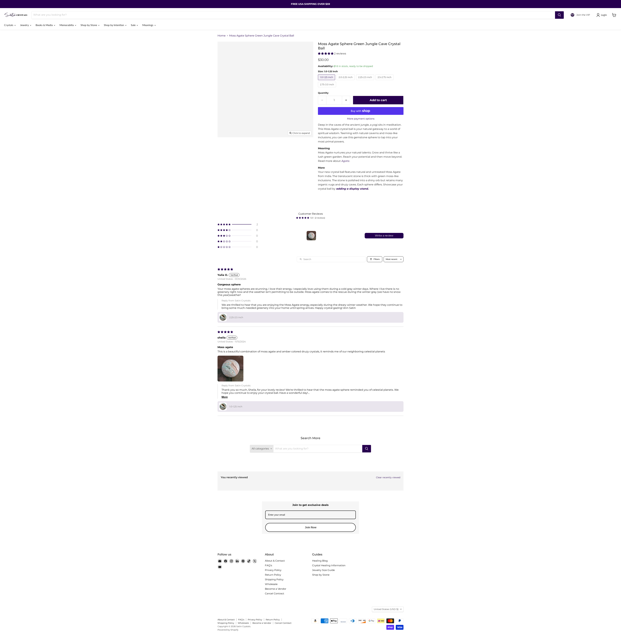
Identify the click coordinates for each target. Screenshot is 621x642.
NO (332, 333)
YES (332, 321)
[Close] (350, 303)
